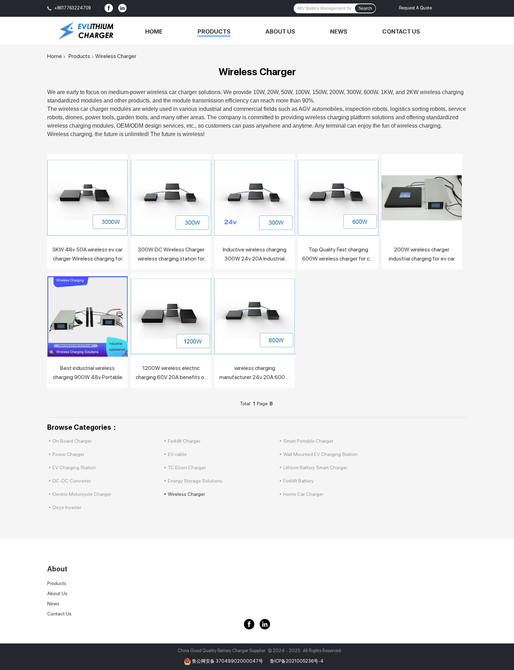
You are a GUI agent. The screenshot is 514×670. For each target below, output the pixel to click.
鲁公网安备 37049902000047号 (227, 661)
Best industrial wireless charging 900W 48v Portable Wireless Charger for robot (87, 373)
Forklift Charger (184, 441)
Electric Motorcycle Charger (81, 494)
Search (365, 8)
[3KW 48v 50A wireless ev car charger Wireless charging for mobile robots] (87, 198)
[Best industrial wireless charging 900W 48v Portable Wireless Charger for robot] (87, 316)
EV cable (177, 454)
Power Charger (68, 454)
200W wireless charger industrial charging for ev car (422, 254)
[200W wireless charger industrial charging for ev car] (421, 198)
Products (214, 31)
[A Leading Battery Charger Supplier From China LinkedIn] (122, 8)
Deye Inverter (66, 507)
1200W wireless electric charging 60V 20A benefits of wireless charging (171, 373)
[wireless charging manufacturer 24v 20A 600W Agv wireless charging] (254, 316)
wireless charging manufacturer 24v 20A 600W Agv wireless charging (254, 373)
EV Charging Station (74, 467)
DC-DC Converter (71, 481)
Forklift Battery (298, 481)
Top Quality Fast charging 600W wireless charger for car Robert (338, 254)
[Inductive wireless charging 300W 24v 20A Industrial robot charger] (254, 198)
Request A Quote (415, 7)
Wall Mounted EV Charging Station (320, 454)
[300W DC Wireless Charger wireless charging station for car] (171, 198)
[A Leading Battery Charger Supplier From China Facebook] (108, 8)
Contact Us (401, 31)
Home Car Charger (303, 494)
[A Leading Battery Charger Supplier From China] (85, 30)
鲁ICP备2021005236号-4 (296, 661)
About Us (280, 31)
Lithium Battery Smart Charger (315, 467)
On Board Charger (72, 441)
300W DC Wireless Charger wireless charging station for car (171, 254)
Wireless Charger (186, 494)
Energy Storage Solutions (195, 481)
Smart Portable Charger (308, 441)
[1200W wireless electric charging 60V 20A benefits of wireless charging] (171, 316)
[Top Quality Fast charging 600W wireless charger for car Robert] (338, 198)
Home (154, 31)
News (338, 31)
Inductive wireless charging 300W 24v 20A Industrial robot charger (254, 254)
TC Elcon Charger (187, 467)
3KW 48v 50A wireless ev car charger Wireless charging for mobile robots (87, 254)
